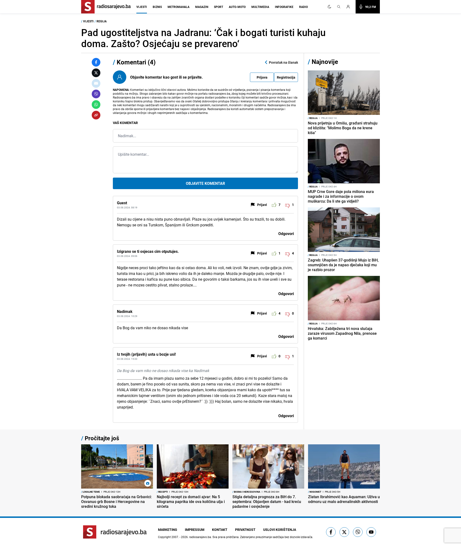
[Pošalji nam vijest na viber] (358, 532)
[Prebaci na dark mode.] (329, 6)
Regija (102, 21)
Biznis (157, 7)
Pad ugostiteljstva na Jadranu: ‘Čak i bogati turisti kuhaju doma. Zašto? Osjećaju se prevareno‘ (203, 38)
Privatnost (245, 529)
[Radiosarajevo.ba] (115, 532)
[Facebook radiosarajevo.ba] (331, 532)
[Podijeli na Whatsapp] (96, 104)
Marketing (167, 529)
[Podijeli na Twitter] (96, 72)
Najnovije (325, 61)
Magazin (201, 7)
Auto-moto (237, 7)
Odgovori (286, 233)
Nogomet (314, 491)
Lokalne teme (90, 491)
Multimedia (260, 7)
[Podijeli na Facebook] (96, 62)
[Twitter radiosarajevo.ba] (344, 532)
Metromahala (178, 7)
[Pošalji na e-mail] (96, 83)
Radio (303, 7)
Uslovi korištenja (279, 529)
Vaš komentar (125, 122)
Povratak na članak (283, 62)
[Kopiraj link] (96, 115)
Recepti (162, 491)
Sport (218, 7)
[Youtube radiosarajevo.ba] (371, 532)
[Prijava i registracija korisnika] (350, 6)
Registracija (286, 77)
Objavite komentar (205, 183)
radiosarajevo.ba (200, 537)
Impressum (194, 529)
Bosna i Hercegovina (246, 491)
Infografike (284, 7)
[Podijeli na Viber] (96, 94)
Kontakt (219, 529)
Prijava (262, 77)
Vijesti (141, 7)
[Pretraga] (339, 7)
